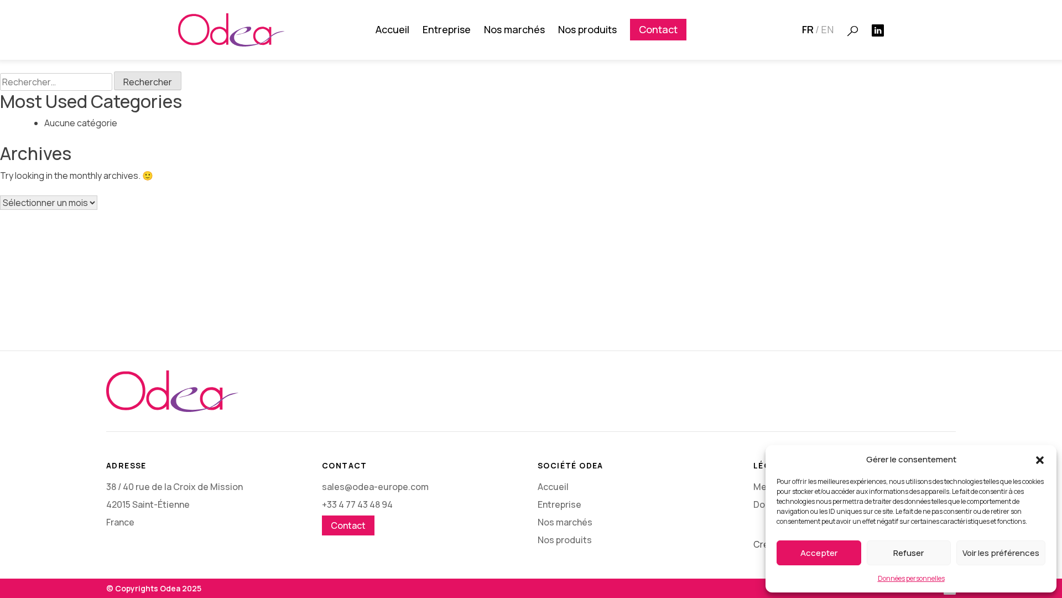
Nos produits (587, 29)
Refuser (908, 553)
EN (827, 29)
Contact (658, 29)
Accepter (818, 553)
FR (808, 29)
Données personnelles (911, 578)
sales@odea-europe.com (375, 487)
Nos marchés (514, 29)
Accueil (392, 29)
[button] (1039, 459)
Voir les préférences (1000, 553)
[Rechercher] (852, 31)
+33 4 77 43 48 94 (357, 504)
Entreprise (447, 29)
